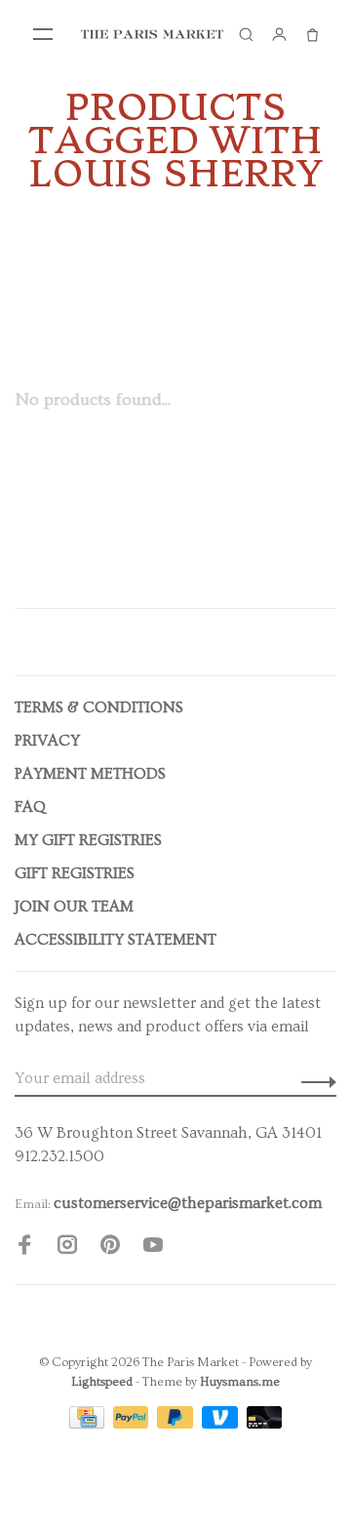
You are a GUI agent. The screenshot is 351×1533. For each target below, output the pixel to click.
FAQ (30, 807)
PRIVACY (47, 740)
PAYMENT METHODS (90, 774)
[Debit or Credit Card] (265, 1423)
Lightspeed (102, 1382)
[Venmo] (222, 1423)
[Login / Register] (279, 34)
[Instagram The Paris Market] (67, 1248)
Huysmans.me (240, 1382)
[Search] (245, 34)
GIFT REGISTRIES (75, 873)
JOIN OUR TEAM (74, 906)
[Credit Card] (88, 1423)
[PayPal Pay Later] (177, 1423)
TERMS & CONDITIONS (99, 707)
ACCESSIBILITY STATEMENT (115, 939)
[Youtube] (153, 1248)
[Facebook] (24, 1248)
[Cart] (312, 34)
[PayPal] (133, 1423)
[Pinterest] (110, 1248)
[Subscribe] (313, 1078)
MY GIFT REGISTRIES (88, 840)
